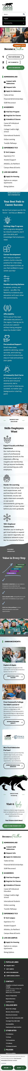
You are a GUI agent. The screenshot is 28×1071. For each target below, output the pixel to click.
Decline (6, 1068)
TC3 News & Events (11, 1046)
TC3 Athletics (9, 1034)
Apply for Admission (14, 68)
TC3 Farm (8, 1037)
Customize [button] (3, 1063)
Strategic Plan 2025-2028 (13, 1021)
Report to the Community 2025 (14, 1018)
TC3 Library (9, 1043)
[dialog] (14, 1063)
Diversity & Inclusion (11, 1015)
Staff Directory (10, 1002)
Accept (19, 1068)
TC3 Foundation (10, 1040)
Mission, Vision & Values (12, 1012)
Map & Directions (10, 999)
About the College (11, 1009)
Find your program (14, 57)
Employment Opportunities (13, 1027)
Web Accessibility (11, 1053)
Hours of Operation (11, 996)
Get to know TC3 (13, 62)
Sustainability (10, 1024)
